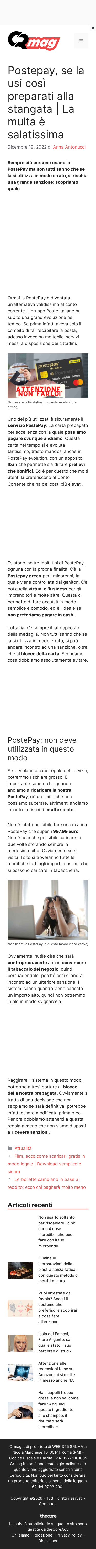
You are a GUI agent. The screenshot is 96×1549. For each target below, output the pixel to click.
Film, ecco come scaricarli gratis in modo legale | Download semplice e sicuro (46, 1164)
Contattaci (48, 1503)
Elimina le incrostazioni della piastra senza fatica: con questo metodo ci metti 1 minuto (58, 1269)
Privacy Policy (69, 1535)
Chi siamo (20, 1535)
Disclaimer (48, 1540)
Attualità (23, 1148)
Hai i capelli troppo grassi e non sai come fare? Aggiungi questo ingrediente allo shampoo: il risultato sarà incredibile (58, 1409)
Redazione (42, 1535)
